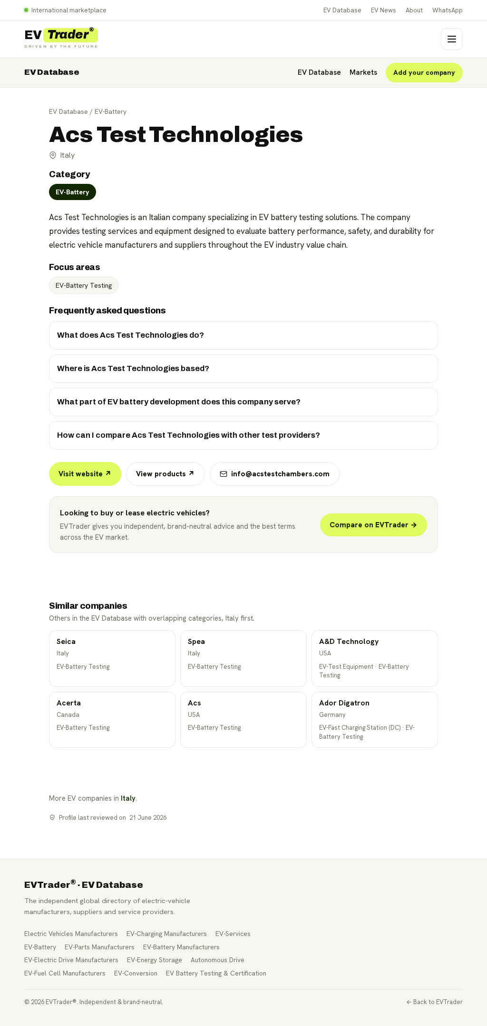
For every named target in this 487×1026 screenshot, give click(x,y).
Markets (363, 72)
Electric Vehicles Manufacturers (71, 933)
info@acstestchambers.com (280, 474)
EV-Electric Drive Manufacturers (71, 960)
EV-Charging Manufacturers (167, 933)
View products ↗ (165, 474)
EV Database (342, 10)
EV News (383, 10)
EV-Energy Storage (154, 960)
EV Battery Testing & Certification (216, 973)
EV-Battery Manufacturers (181, 947)
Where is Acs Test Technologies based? (133, 368)
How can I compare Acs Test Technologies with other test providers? (188, 435)
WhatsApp (447, 10)
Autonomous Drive (217, 960)
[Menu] (452, 39)
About (414, 10)
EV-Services (233, 933)
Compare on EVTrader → (374, 525)
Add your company (424, 72)
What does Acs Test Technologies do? (130, 335)
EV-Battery (111, 111)
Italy (128, 798)
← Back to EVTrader (434, 1002)
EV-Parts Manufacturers (100, 947)
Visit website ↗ (85, 474)
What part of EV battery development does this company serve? (179, 402)
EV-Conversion (135, 973)
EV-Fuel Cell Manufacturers (65, 973)
